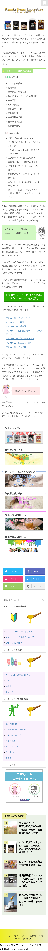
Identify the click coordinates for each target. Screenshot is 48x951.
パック (8, 680)
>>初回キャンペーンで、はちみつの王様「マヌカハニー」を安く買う (24, 296)
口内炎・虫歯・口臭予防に (17, 729)
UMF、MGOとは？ (14, 643)
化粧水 (8, 686)
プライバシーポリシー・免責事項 (24, 936)
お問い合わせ (27, 939)
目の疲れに (10, 752)
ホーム (8, 936)
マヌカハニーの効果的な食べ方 (20, 338)
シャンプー (10, 692)
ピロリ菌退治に (12, 746)
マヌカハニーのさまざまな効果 (19, 631)
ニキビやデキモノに (14, 735)
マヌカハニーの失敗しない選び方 (20, 637)
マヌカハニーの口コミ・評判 (19, 342)
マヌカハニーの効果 (15, 322)
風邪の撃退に (11, 724)
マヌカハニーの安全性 (16, 347)
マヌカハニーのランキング (18, 318)
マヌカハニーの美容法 (16, 326)
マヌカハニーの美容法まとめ (18, 675)
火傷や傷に (10, 741)
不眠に (8, 758)
